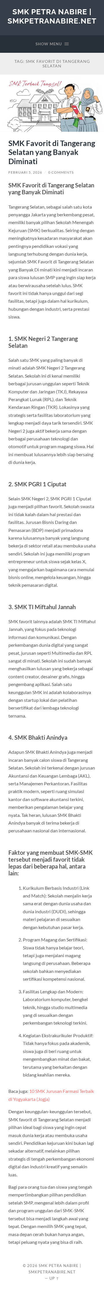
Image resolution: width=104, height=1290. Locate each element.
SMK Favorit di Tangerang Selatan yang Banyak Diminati (51, 152)
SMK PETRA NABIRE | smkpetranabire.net (52, 16)
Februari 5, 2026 (25, 172)
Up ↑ (54, 1278)
